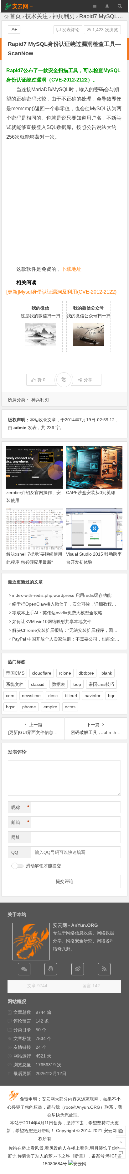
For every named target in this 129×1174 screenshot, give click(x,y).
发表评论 (70, 29)
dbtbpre (86, 673)
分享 (88, 379)
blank (106, 673)
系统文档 (14, 684)
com (10, 695)
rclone (65, 673)
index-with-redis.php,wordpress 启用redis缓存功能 (61, 595)
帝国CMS (15, 673)
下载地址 (71, 269)
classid (37, 684)
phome (29, 706)
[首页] (121, 1131)
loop (77, 684)
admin (20, 427)
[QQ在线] (50, 969)
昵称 (20, 807)
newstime (31, 695)
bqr (111, 695)
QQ (14, 852)
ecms (70, 706)
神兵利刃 (63, 16)
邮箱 (20, 822)
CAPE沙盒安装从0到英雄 (90, 492)
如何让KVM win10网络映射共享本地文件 (51, 621)
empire (50, 706)
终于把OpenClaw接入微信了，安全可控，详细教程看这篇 (68, 604)
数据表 (58, 684)
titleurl (71, 695)
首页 (15, 16)
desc (53, 695)
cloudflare (41, 673)
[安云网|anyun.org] (77, 1163)
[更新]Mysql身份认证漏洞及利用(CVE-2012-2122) (61, 292)
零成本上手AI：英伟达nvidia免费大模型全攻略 (57, 612)
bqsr (10, 706)
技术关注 (36, 16)
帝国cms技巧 (101, 684)
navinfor (93, 695)
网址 (15, 837)
